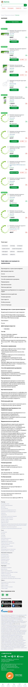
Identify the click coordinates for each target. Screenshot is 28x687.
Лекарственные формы (9, 15)
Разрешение (4, 514)
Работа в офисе (4, 585)
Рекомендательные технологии (8, 549)
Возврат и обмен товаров (7, 519)
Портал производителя (6, 570)
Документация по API (6, 575)
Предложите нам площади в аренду (9, 572)
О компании (4, 532)
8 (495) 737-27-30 (16, 623)
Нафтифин (6, 328)
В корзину (14, 41)
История (3, 533)
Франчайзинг (4, 569)
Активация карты (5, 556)
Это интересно (4, 508)
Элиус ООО (12, 33)
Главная (2, 15)
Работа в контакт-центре (7, 586)
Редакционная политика (6, 541)
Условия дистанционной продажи (9, 516)
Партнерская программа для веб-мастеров (11, 578)
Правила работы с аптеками (7, 550)
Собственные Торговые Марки (8, 576)
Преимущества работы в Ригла (8, 582)
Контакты (3, 536)
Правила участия (5, 557)
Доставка (3, 507)
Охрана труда (4, 588)
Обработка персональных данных (9, 526)
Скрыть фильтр (15, 21)
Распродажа (10, 8)
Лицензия (3, 513)
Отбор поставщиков (5, 573)
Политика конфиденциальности (8, 510)
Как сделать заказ (5, 503)
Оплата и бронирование (6, 505)
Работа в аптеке (4, 583)
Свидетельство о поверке (7, 546)
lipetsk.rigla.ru (22, 616)
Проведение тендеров (6, 567)
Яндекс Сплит (4, 28)
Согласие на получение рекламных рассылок (11, 528)
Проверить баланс (5, 559)
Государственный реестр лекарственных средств (14, 491)
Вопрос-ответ (4, 562)
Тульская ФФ (12, 118)
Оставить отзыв (4, 539)
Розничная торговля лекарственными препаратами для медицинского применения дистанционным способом (14, 524)
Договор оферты (5, 521)
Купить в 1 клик (14, 156)
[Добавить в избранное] (8, 31)
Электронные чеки (5, 563)
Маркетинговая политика (7, 517)
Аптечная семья (5, 554)
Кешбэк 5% (18, 8)
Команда (3, 535)
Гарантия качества (5, 544)
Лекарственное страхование (7, 543)
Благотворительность (6, 538)
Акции (3, 8)
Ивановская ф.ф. (13, 83)
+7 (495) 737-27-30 (6, 653)
